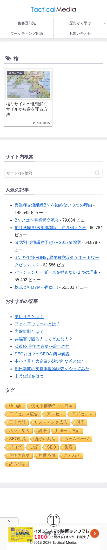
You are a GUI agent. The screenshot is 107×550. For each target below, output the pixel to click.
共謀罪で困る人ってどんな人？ (44, 339)
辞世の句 (46, 455)
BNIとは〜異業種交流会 (37, 220)
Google (16, 405)
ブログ (15, 447)
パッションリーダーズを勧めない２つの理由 (56, 272)
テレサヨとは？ (29, 316)
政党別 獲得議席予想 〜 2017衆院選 (48, 242)
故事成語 (17, 464)
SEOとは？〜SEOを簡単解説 (42, 354)
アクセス (55, 414)
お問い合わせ (53, 533)
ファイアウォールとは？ (37, 324)
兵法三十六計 (67, 430)
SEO (51, 447)
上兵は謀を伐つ (29, 376)
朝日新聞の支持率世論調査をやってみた (52, 369)
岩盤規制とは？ (29, 331)
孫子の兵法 (45, 439)
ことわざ (72, 455)
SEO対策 (17, 439)
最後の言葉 (19, 455)
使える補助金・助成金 (52, 405)
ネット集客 (19, 430)
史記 (34, 447)
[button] (97, 173)
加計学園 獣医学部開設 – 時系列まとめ (50, 227)
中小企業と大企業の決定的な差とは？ (50, 361)
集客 (68, 447)
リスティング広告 (51, 422)
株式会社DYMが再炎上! (36, 287)
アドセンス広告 (23, 414)
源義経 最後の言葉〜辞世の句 (42, 346)
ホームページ (76, 439)
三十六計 (17, 422)
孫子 (80, 422)
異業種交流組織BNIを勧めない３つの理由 (53, 205)
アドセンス (82, 414)
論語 (42, 430)
